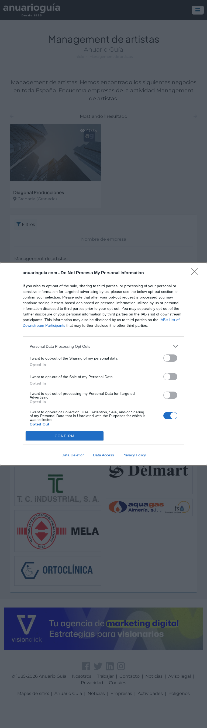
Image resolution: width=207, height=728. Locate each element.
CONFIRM (65, 436)
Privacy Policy (134, 455)
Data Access (103, 455)
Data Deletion (73, 455)
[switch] (170, 358)
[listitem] (103, 346)
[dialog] (103, 364)
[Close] (196, 273)
